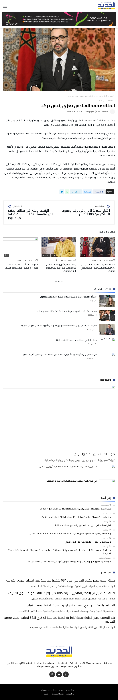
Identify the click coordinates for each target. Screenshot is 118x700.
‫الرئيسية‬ (112, 96)
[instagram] (52, 674)
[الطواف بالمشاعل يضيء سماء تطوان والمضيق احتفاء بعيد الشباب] (20, 247)
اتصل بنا (46, 694)
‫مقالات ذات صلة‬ (107, 232)
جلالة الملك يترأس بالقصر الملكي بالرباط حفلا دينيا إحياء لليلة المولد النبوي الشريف (61, 267)
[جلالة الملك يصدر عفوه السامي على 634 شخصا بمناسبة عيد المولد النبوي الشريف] (97, 247)
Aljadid (105, 111)
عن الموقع (71, 694)
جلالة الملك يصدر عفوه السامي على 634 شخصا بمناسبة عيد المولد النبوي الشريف (98, 267)
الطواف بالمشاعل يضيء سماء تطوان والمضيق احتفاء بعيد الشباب (21, 266)
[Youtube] (59, 674)
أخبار (105, 96)
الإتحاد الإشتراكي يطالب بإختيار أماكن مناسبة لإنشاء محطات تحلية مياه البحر (32, 212)
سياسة (98, 96)
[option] (97, 255)
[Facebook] (66, 674)
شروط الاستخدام (58, 694)
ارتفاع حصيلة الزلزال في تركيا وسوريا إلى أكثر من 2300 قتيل (86, 210)
